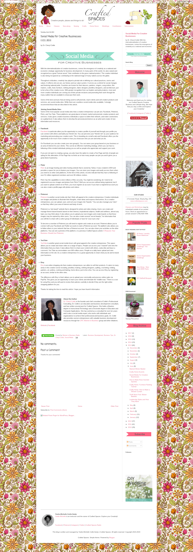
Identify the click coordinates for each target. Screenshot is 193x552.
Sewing (76, 26)
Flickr (43, 168)
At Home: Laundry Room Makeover (143, 234)
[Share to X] (46, 40)
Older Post (114, 406)
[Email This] (42, 40)
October (133, 354)
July (131, 363)
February (133, 414)
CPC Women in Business (89, 321)
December (134, 348)
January (133, 417)
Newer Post (45, 406)
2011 (130, 424)
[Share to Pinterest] (50, 40)
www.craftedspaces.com (139, 201)
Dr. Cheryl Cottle (69, 301)
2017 (130, 333)
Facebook (44, 131)
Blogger (112, 537)
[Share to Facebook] (48, 40)
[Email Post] (76, 337)
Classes (57, 26)
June (132, 366)
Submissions (129, 26)
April (131, 408)
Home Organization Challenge (143, 257)
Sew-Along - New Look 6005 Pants (143, 268)
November (134, 351)
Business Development (95, 335)
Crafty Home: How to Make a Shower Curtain (139, 390)
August (132, 360)
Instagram (140, 113)
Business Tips (108, 335)
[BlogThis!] (44, 40)
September (134, 357)
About (48, 26)
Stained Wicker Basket (137, 369)
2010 (130, 427)
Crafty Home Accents (136, 372)
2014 (130, 342)
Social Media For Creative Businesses (138, 376)
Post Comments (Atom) (58, 410)
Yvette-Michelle (60, 516)
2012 (130, 421)
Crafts (84, 26)
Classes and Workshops (134, 207)
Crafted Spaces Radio (93, 525)
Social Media (69, 337)
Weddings (105, 26)
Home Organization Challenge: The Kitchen (143, 246)
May (131, 405)
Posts (130, 442)
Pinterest (44, 197)
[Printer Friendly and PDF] (48, 336)
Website (44, 325)
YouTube (44, 243)
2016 (130, 336)
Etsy (42, 265)
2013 (130, 345)
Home (41, 26)
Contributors (116, 26)
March (132, 411)
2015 (130, 339)
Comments (132, 446)
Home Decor (94, 26)
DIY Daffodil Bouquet (144, 278)
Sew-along (66, 26)
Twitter (147, 113)
